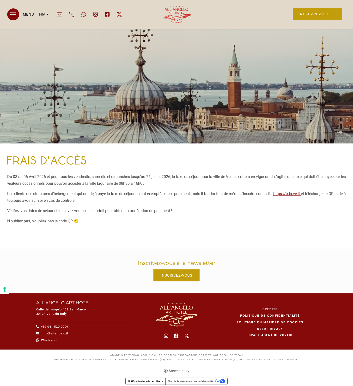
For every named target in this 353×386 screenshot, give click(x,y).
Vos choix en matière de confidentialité (190, 381)
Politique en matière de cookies (270, 322)
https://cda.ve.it (287, 193)
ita (44, 22)
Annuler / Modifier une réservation (176, 245)
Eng (44, 27)
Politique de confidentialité (270, 315)
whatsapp (83, 14)
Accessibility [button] (179, 371)
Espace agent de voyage (270, 335)
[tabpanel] (176, 86)
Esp (44, 31)
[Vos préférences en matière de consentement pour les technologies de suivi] (4, 289)
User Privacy (270, 329)
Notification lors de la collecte (145, 381)
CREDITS (270, 309)
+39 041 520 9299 (71, 14)
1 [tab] (340, 132)
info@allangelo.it (59, 14)
